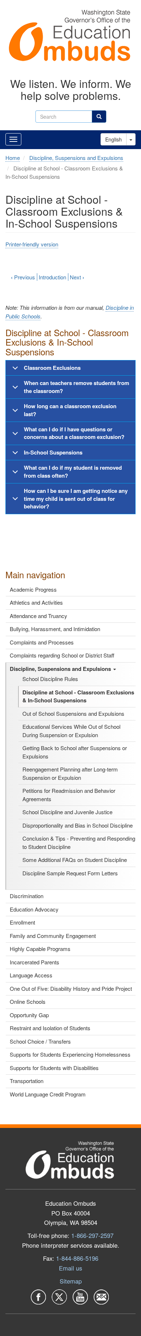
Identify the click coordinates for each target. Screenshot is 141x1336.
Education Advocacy (34, 909)
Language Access (31, 975)
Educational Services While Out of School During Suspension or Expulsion (71, 731)
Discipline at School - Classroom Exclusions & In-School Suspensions (78, 696)
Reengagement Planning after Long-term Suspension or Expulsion (70, 773)
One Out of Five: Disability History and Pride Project (71, 988)
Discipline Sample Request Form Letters (70, 873)
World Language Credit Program (48, 1094)
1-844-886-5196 (77, 1258)
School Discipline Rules (50, 678)
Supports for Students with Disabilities (54, 1067)
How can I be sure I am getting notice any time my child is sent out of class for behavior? (76, 498)
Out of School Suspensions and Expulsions (73, 713)
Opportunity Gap (29, 1015)
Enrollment (22, 922)
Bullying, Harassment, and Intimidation (55, 629)
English (113, 139)
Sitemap (71, 1281)
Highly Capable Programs (40, 948)
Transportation (26, 1081)
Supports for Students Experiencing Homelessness (70, 1054)
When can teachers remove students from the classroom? (76, 386)
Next (77, 277)
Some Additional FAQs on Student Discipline (74, 859)
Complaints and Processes (42, 642)
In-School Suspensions (53, 452)
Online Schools (28, 1001)
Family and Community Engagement (53, 935)
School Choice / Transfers (40, 1041)
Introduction (52, 277)
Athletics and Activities (36, 602)
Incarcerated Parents (34, 962)
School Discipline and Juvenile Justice (67, 812)
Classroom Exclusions (52, 368)
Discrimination (26, 896)
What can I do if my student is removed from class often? (73, 471)
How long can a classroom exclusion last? (70, 410)
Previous (23, 277)
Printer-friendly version (31, 244)
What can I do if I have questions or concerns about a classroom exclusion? (74, 433)
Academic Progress (33, 589)
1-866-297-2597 (92, 1235)
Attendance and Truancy (38, 616)
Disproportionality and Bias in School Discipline (77, 825)
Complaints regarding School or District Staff (62, 655)
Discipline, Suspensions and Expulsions (61, 669)
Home (12, 157)
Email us (70, 1268)
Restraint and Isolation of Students (50, 1028)
